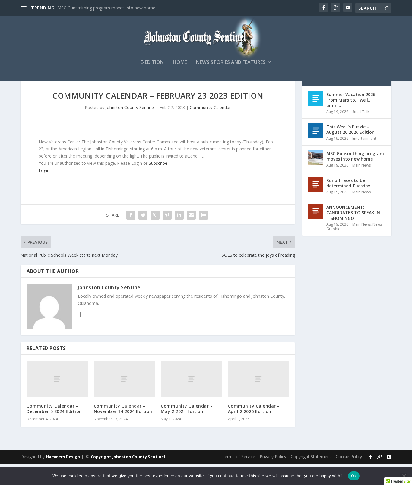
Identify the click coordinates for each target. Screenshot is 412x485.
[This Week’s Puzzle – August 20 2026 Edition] (315, 130)
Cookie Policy (349, 456)
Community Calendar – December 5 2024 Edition (54, 408)
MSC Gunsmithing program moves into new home (106, 8)
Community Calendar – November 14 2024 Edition (123, 408)
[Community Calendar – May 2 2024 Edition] (191, 379)
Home (180, 62)
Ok (354, 475)
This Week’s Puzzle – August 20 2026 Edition (350, 129)
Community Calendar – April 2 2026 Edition (254, 408)
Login (44, 170)
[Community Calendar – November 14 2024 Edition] (124, 379)
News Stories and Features (230, 62)
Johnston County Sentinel (130, 107)
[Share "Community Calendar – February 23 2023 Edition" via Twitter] (143, 215)
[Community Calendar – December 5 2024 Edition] (57, 379)
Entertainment (364, 138)
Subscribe (158, 163)
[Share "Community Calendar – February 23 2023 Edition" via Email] (191, 215)
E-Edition (152, 62)
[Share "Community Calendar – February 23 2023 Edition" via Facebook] (131, 215)
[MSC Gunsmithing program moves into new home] (315, 157)
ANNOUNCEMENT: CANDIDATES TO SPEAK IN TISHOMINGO (353, 212)
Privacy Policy (273, 456)
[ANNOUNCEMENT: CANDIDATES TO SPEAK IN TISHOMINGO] (315, 211)
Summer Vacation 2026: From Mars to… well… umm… (351, 100)
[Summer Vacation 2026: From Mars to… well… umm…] (315, 98)
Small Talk (360, 111)
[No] (403, 476)
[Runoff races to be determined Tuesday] (315, 184)
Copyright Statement (311, 456)
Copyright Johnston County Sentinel (128, 456)
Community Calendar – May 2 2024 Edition (187, 408)
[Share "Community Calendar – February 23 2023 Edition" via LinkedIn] (179, 215)
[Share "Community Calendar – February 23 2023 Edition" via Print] (203, 215)
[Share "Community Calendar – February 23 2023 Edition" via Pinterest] (167, 215)
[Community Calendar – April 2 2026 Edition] (258, 379)
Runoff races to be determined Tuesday (348, 183)
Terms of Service (238, 456)
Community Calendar (210, 107)
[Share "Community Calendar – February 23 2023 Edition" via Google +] (155, 215)
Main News (361, 165)
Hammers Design (63, 456)
